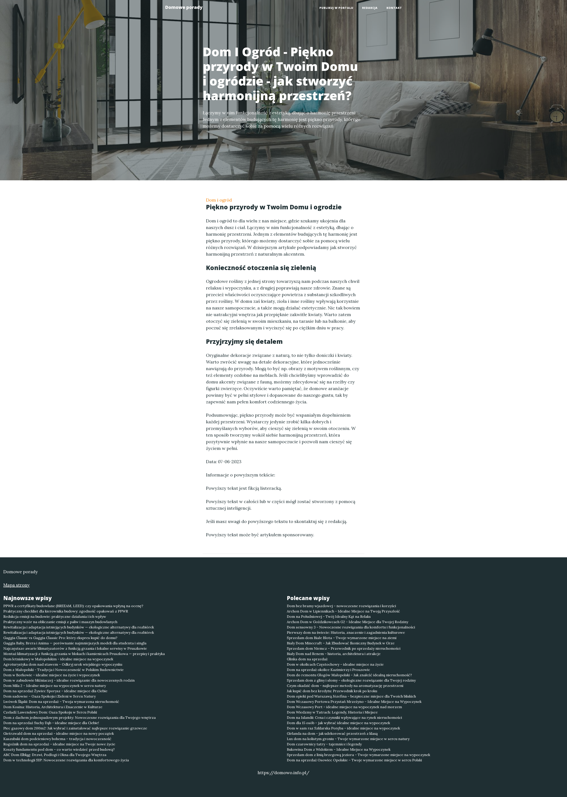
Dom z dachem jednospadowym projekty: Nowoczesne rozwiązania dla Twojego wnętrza (79, 717)
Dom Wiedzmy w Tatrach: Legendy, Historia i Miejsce (332, 712)
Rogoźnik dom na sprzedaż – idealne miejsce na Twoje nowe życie (59, 744)
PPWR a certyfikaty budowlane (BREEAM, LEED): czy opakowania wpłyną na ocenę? (73, 606)
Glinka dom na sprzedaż (307, 659)
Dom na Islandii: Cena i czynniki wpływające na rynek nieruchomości (344, 717)
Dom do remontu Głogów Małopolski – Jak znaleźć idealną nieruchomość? (349, 675)
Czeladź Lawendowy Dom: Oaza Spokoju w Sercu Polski (50, 712)
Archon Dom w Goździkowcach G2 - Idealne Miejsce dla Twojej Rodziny (347, 622)
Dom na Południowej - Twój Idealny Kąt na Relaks (329, 616)
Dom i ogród (219, 200)
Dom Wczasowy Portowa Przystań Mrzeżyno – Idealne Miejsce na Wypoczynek (354, 701)
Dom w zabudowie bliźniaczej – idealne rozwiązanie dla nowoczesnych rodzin (69, 680)
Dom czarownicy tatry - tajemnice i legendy (324, 744)
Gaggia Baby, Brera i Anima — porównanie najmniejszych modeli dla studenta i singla (74, 643)
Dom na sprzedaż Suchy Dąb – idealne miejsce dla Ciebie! (51, 723)
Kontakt (394, 8)
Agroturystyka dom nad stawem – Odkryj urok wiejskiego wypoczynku (62, 664)
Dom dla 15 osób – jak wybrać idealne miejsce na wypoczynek (338, 723)
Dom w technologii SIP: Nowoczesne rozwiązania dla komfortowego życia (66, 760)
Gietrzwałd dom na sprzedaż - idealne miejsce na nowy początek (58, 733)
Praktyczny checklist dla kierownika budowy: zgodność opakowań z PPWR (65, 611)
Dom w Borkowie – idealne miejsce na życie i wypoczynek (51, 675)
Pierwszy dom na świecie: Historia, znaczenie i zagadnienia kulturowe (346, 632)
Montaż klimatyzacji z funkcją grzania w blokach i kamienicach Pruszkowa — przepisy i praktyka (84, 653)
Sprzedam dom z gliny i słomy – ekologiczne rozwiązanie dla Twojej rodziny (351, 680)
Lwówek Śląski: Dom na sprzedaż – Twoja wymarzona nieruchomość (61, 701)
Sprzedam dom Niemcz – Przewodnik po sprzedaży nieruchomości (343, 648)
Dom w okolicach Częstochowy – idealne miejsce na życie (335, 664)
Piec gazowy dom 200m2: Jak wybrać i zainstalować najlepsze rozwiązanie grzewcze (75, 728)
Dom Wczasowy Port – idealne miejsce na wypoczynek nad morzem (344, 707)
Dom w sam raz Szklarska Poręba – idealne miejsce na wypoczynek (343, 728)
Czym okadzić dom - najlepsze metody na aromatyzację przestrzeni (345, 685)
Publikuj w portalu (336, 8)
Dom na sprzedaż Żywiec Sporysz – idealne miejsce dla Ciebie (55, 691)
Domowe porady (183, 7)
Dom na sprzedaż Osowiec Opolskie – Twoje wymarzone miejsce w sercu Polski (354, 760)
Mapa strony (16, 585)
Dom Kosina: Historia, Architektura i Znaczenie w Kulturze (52, 707)
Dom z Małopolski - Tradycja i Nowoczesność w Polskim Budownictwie (63, 669)
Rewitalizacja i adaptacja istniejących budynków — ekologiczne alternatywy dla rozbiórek (78, 627)
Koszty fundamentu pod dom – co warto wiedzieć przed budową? (59, 749)
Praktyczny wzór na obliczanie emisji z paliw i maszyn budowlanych (60, 622)
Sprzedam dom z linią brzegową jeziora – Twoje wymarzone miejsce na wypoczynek (358, 754)
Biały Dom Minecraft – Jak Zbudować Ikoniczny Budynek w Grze (340, 643)
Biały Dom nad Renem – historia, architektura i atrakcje (334, 653)
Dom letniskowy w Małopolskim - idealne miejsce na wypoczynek (58, 659)
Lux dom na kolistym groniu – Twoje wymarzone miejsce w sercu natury (348, 739)
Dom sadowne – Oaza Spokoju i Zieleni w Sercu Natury (49, 696)
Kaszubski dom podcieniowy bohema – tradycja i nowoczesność (57, 739)
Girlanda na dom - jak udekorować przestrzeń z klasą (332, 733)
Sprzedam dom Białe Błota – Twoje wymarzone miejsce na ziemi (341, 638)
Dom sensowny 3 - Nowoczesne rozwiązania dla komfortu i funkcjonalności (351, 627)
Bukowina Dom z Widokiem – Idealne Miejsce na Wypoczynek (338, 749)
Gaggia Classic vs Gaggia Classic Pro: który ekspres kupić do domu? (60, 638)
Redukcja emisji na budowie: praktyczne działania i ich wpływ (54, 616)
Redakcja (370, 8)
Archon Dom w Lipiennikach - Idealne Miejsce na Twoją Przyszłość (343, 611)
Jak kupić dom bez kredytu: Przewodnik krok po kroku (332, 691)
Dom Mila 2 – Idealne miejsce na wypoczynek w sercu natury (54, 685)
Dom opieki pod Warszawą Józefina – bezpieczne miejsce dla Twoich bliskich (351, 696)
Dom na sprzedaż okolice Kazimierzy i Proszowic (328, 669)
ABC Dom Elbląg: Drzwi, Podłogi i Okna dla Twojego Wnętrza (54, 754)
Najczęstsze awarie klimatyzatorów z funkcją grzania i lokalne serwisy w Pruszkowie (75, 648)
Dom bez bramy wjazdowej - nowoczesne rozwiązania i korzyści (341, 606)
